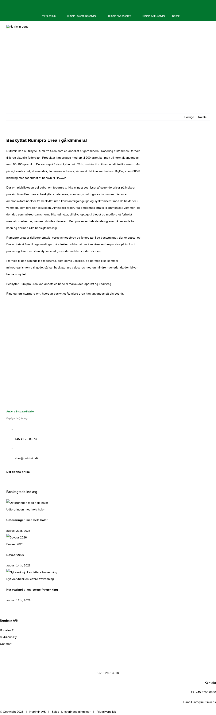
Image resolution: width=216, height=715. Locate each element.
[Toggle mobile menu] (208, 32)
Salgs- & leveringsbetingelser (71, 711)
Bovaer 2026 (14, 544)
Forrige (189, 117)
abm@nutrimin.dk (26, 458)
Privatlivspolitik (106, 711)
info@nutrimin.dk (204, 702)
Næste (202, 117)
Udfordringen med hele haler (25, 509)
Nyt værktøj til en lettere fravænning (30, 579)
